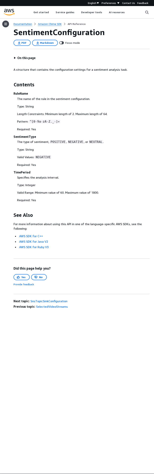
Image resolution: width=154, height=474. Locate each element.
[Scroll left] (30, 12)
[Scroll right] (127, 12)
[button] (24, 58)
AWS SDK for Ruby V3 (34, 247)
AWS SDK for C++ (31, 236)
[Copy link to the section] (10, 85)
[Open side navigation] (5, 24)
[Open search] (146, 12)
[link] (77, 24)
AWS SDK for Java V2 (33, 241)
